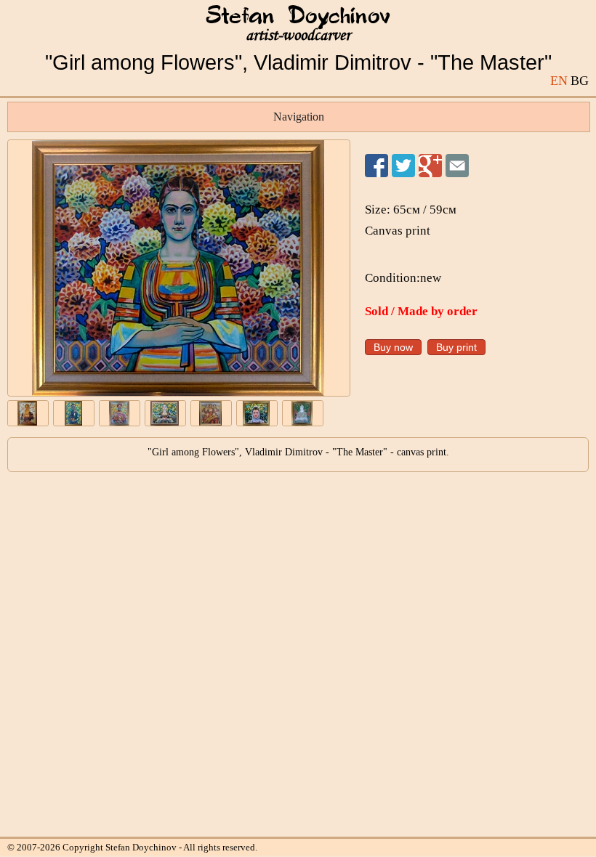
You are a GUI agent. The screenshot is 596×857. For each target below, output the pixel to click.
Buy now (393, 347)
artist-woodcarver (298, 35)
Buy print (456, 347)
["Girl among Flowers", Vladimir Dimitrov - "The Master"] (178, 268)
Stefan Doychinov (298, 17)
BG (580, 80)
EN (559, 80)
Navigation (298, 116)
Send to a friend (457, 165)
